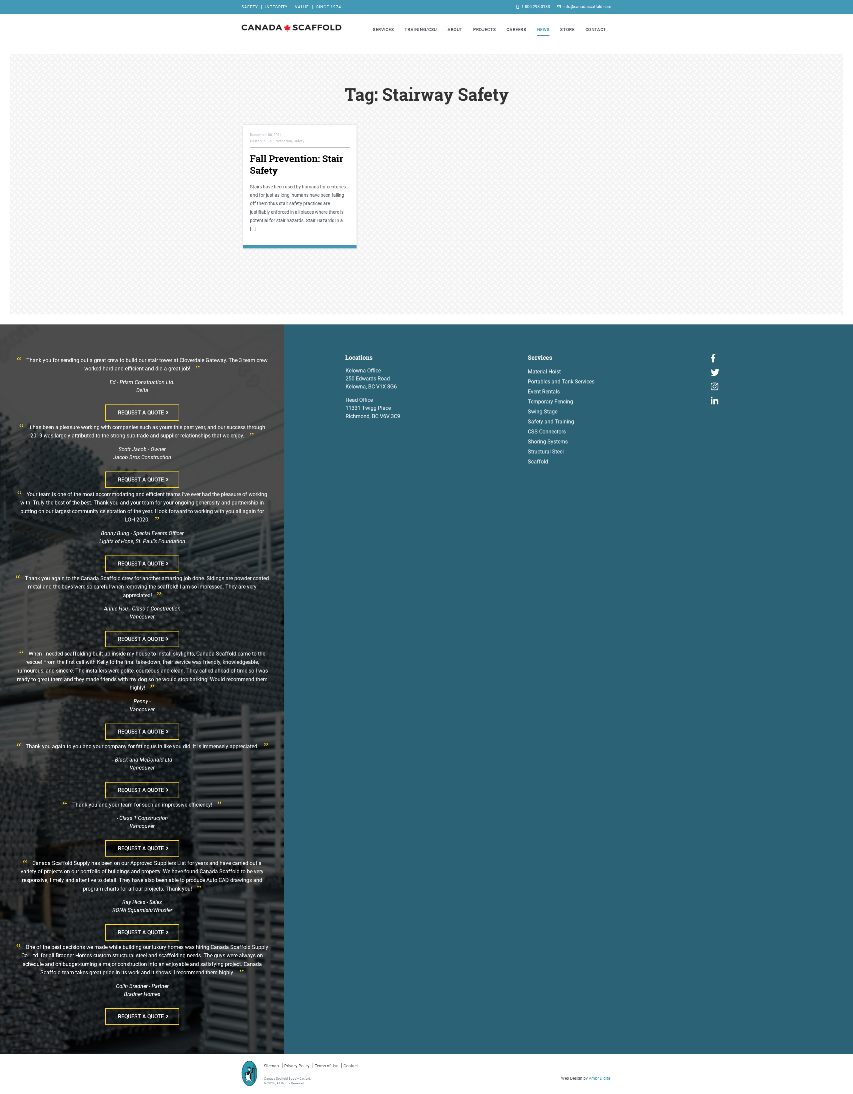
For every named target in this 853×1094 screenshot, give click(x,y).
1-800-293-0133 (535, 6)
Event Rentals (544, 391)
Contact (351, 1066)
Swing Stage (542, 411)
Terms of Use (326, 1066)
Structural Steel (546, 451)
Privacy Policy (297, 1066)
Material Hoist (544, 371)
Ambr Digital (600, 1078)
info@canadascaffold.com (586, 6)
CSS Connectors (547, 431)
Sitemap (271, 1066)
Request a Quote (141, 412)
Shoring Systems (548, 441)
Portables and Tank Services (561, 381)
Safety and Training (551, 421)
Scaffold (538, 461)
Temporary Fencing (550, 401)
